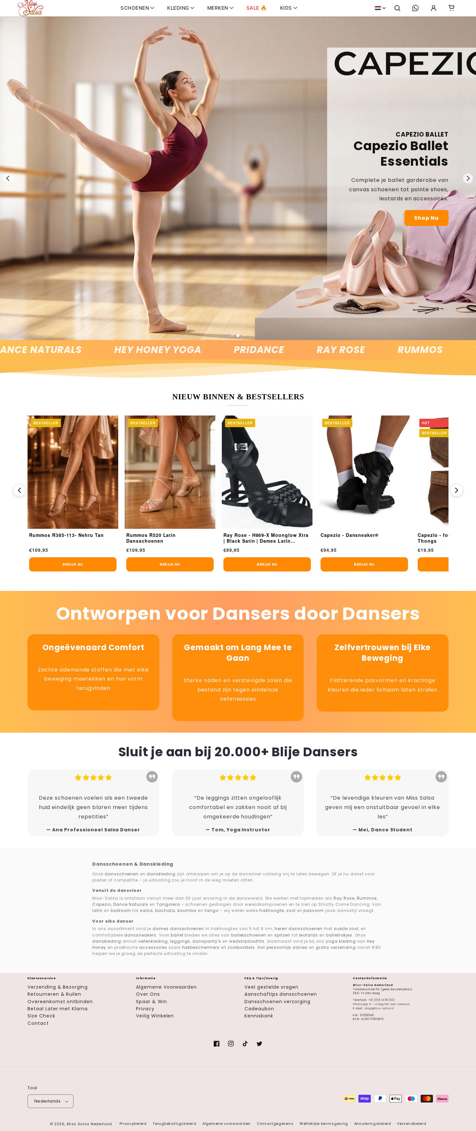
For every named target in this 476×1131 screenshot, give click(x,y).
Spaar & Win (151, 1001)
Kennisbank (258, 1016)
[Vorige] (19, 490)
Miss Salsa (78, 1123)
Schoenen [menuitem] (134, 8)
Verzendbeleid (411, 1123)
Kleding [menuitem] (178, 8)
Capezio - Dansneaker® (252, 535)
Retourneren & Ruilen (54, 994)
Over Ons (148, 994)
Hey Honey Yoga (116, 350)
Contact (38, 1023)
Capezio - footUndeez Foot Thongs (354, 538)
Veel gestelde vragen (271, 987)
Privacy (145, 1008)
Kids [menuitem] (286, 8)
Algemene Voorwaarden (166, 987)
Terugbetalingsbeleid (174, 1123)
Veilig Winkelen (155, 1016)
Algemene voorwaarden (226, 1123)
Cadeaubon (259, 1008)
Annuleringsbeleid (372, 1123)
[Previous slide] (8, 178)
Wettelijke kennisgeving (324, 1123)
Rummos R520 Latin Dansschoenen (54, 538)
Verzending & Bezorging (58, 987)
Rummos (379, 350)
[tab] (232, 335)
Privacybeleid (133, 1123)
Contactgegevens (275, 1123)
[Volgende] (456, 490)
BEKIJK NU (72, 564)
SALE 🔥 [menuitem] (256, 8)
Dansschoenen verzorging (277, 1001)
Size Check (41, 1016)
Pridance (218, 350)
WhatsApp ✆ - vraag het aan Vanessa (381, 1004)
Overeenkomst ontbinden (60, 1001)
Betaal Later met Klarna (58, 1008)
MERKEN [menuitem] (217, 8)
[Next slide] (468, 178)
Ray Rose (300, 350)
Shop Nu (426, 218)
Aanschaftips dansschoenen (280, 994)
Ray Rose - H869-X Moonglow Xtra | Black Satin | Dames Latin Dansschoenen (168, 538)
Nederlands (47, 1101)
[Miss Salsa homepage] (30, 8)
